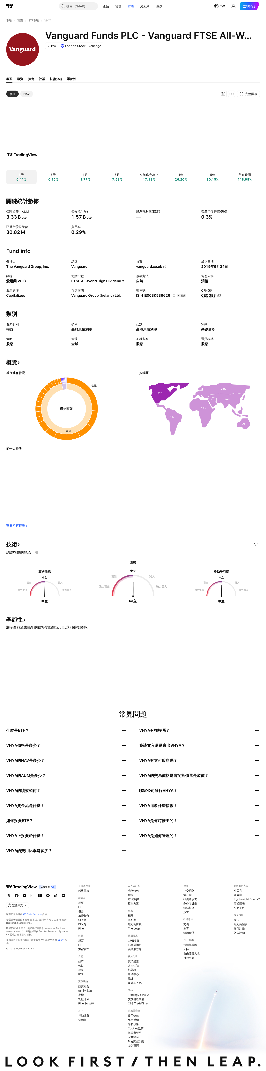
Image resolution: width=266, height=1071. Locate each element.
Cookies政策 (136, 1028)
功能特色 (133, 890)
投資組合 (83, 986)
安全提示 (133, 1037)
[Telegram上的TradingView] (48, 895)
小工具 (238, 890)
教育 (186, 928)
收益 (81, 965)
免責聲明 (133, 1019)
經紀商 (145, 6)
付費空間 (188, 957)
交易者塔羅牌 (136, 999)
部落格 (132, 969)
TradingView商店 (138, 994)
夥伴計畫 (239, 928)
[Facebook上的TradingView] (16, 895)
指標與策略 (190, 944)
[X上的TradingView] (9, 895)
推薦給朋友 (190, 899)
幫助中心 (133, 974)
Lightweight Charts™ (247, 899)
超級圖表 (83, 890)
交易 (186, 924)
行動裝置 (83, 1015)
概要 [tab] (9, 79)
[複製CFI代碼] (219, 295)
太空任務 (133, 965)
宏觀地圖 (83, 999)
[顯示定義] (34, 211)
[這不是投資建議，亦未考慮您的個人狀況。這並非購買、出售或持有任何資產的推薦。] (37, 552)
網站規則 (188, 907)
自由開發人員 (191, 953)
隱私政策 (133, 1024)
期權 (81, 994)
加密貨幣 (83, 915)
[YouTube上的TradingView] (24, 895)
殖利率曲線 (85, 990)
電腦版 (82, 1019)
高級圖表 (239, 903)
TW (222, 6)
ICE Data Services (32, 914)
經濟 (81, 961)
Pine (81, 928)
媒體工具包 (135, 982)
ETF (80, 907)
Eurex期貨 (134, 944)
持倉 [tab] (31, 79)
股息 (81, 969)
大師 (186, 949)
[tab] (12, 94)
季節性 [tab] (71, 79)
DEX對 (82, 924)
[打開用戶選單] (233, 6)
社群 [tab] (42, 79)
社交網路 (188, 890)
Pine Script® (86, 1003)
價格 (130, 895)
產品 (106, 6)
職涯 (130, 978)
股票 (81, 902)
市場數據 (133, 899)
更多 (159, 6)
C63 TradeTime (138, 1003)
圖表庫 (238, 895)
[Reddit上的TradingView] (63, 895)
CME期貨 (133, 940)
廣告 (236, 919)
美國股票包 (135, 949)
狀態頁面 (133, 1045)
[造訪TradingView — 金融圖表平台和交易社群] (22, 155)
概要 (130, 915)
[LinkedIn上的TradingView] (40, 895)
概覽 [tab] (20, 79)
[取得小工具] (231, 94)
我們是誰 (133, 961)
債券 (81, 911)
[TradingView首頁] (9, 6)
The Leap (134, 928)
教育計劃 (239, 932)
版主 (186, 912)
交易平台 (239, 907)
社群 (118, 6)
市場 (131, 6)
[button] (112, 6)
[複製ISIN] (173, 295)
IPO (80, 974)
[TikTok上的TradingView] (55, 895)
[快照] (223, 94)
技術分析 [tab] (56, 79)
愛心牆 (187, 895)
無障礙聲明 (135, 1032)
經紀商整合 (241, 924)
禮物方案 (133, 903)
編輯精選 (188, 932)
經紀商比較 (135, 924)
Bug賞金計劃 (136, 1041)
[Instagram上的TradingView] (32, 895)
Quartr (60, 939)
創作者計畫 (190, 903)
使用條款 (133, 1015)
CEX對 (82, 919)
